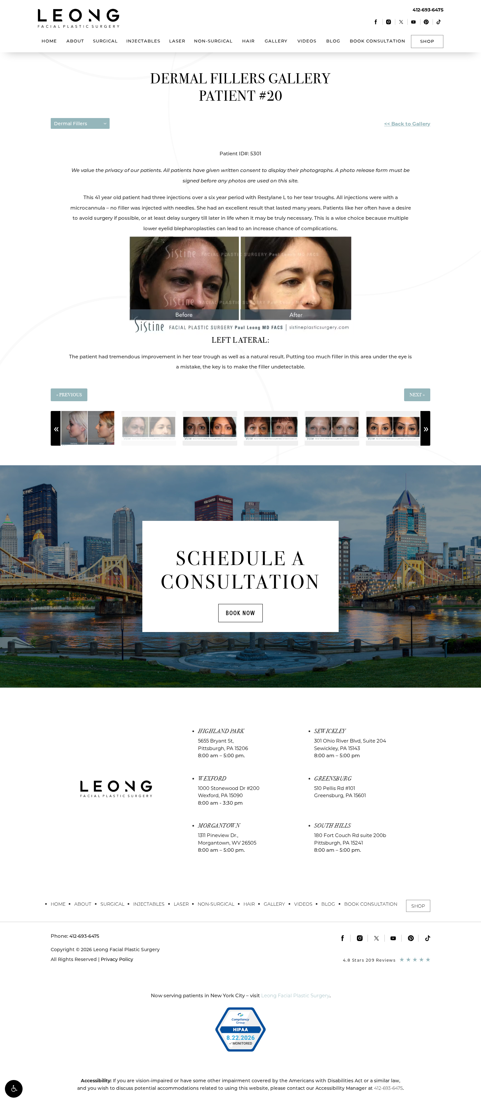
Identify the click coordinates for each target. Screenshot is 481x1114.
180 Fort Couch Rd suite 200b (350, 839)
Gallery (276, 40)
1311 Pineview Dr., (227, 839)
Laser (177, 40)
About (75, 40)
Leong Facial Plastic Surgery (295, 995)
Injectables (143, 40)
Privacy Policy (117, 959)
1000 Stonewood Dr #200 (228, 792)
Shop (427, 41)
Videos (306, 40)
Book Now (240, 612)
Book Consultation (377, 40)
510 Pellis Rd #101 (340, 792)
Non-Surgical (213, 40)
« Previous (69, 395)
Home (49, 40)
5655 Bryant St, (223, 744)
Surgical (105, 40)
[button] (14, 1089)
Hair (248, 40)
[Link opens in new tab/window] (376, 21)
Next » (417, 395)
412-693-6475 (388, 1088)
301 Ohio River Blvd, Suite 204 (350, 744)
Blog (333, 40)
